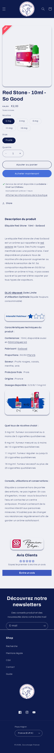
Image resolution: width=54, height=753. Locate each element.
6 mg (37, 122)
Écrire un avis (27, 573)
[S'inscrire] (44, 626)
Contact (10, 667)
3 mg (23, 122)
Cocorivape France (31, 745)
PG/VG (31, 355)
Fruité (9, 140)
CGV (8, 660)
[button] (3, 9)
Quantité (6, 147)
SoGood (22, 348)
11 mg (11, 129)
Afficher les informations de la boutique (26, 195)
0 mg (8, 121)
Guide (9, 674)
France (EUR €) (25, 733)
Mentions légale (14, 653)
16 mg (26, 129)
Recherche (12, 646)
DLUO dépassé (13, 293)
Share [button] (9, 203)
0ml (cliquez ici (18, 342)
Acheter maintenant (27, 173)
